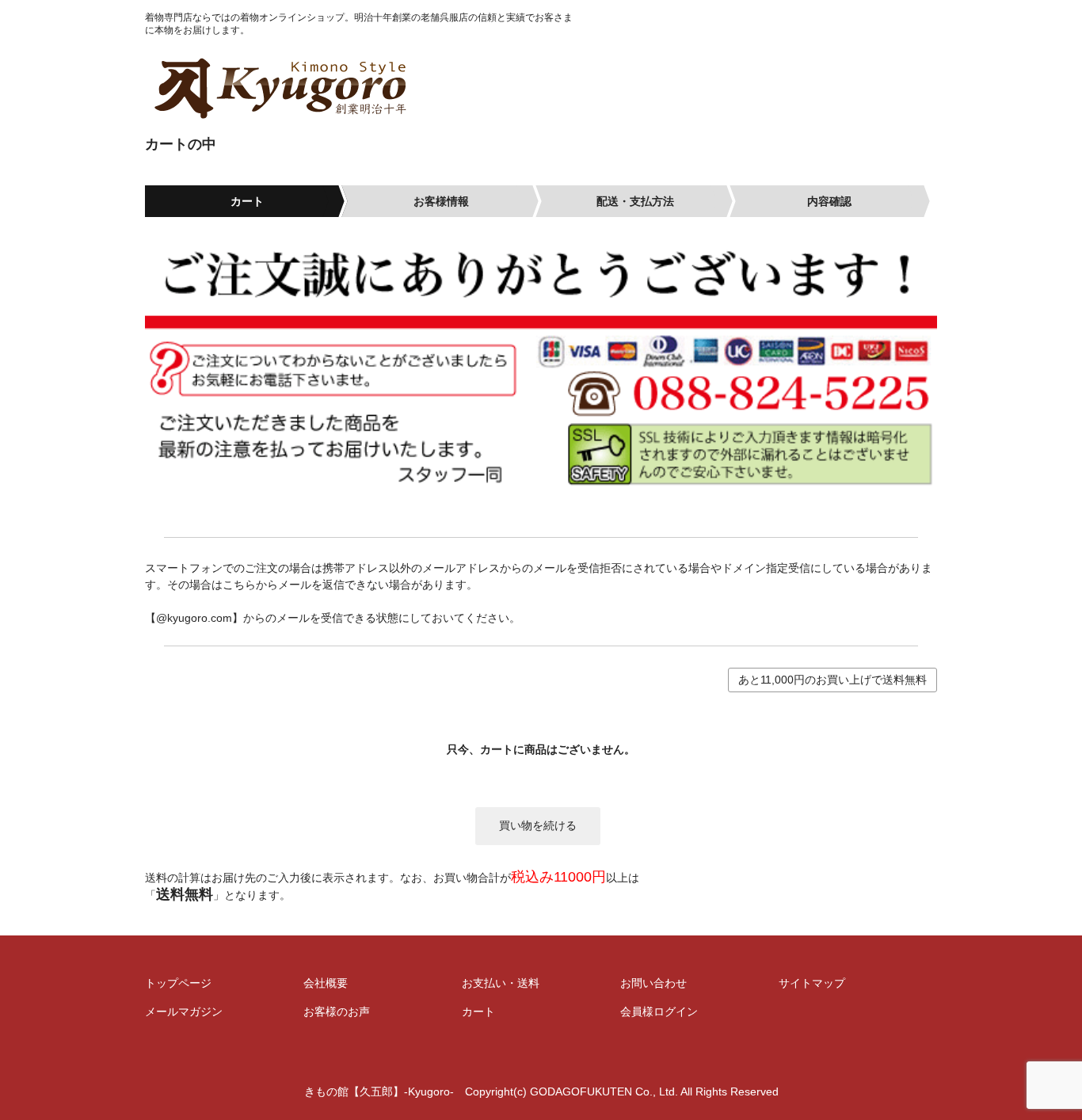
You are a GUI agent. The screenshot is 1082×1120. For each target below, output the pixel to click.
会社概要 (325, 983)
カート (478, 1011)
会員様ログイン (659, 1011)
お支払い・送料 (500, 983)
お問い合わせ (653, 983)
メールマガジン (184, 1011)
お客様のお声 (336, 1011)
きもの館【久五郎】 (361, 88)
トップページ (178, 983)
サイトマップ (812, 983)
